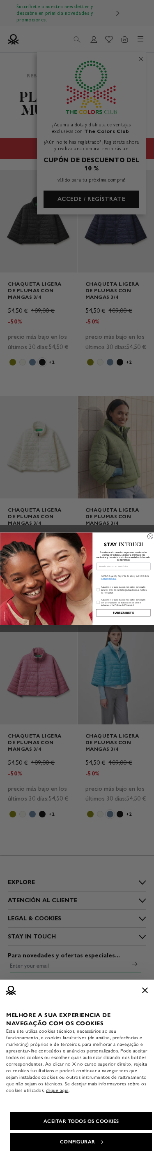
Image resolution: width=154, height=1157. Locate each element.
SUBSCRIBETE (123, 612)
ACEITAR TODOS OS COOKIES (81, 1121)
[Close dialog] (150, 536)
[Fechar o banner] (145, 990)
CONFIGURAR (77, 1142)
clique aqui (57, 1090)
